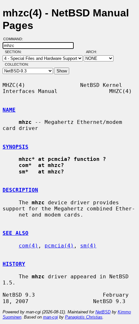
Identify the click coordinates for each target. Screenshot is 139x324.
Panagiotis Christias (83, 317)
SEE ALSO (15, 233)
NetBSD (103, 312)
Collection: (17, 64)
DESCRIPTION (20, 190)
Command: (15, 39)
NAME (9, 110)
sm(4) (88, 246)
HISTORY (14, 264)
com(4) (28, 246)
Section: (15, 52)
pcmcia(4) (59, 246)
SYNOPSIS (15, 147)
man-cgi (50, 317)
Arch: (94, 52)
